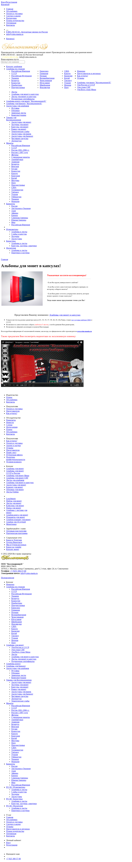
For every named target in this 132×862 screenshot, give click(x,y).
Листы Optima (12, 492)
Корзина (5, 4)
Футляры (15, 108)
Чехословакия (46, 80)
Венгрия (15, 166)
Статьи (9, 425)
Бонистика (11, 241)
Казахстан (15, 83)
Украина (15, 78)
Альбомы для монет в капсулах (25, 94)
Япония (67, 85)
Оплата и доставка (14, 13)
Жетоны (14, 155)
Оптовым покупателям (16, 531)
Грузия (14, 169)
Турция (67, 83)
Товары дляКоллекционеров (13, 118)
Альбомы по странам (15, 69)
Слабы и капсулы (19, 234)
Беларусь (15, 80)
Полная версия (7, 578)
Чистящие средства (19, 138)
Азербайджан (17, 159)
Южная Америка (18, 220)
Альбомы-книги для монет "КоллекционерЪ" (26, 101)
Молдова (15, 180)
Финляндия (45, 87)
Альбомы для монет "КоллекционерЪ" (94, 82)
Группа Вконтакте (14, 542)
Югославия (45, 83)
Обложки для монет (15, 489)
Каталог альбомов (14, 66)
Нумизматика (12, 229)
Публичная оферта (14, 455)
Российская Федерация (21, 76)
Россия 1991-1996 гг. (20, 150)
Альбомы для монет (15, 468)
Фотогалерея (11, 427)
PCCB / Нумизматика (15, 787)
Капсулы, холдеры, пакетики (24, 246)
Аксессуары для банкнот (22, 136)
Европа (14, 215)
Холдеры (15, 236)
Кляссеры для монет (15, 505)
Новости (10, 422)
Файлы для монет (14, 501)
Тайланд (15, 192)
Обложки (15, 110)
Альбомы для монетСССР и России (15, 472)
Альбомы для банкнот (16, 666)
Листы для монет (13, 503)
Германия (44, 73)
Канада (67, 73)
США (66, 71)
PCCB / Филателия (14, 806)
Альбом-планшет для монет (18, 519)
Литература (16, 141)
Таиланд (68, 80)
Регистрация (11, 845)
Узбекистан (16, 197)
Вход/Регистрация (9, 2)
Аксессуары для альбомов (17, 106)
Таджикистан (17, 190)
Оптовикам (11, 23)
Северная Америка (19, 218)
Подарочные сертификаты (23, 99)
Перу (66, 87)
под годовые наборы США (81, 320)
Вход (8, 843)
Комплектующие (18, 115)
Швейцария (45, 85)
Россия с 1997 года (19, 152)
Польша (43, 76)
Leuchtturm (11, 498)
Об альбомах (11, 11)
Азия (13, 211)
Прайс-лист (11, 452)
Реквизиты (11, 420)
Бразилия (68, 76)
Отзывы (80, 78)
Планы (9, 397)
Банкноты (10, 204)
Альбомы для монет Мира (17, 475)
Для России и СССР (86, 85)
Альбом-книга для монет (17, 515)
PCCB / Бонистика (14, 799)
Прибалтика (16, 85)
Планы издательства (15, 20)
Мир (13, 222)
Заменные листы (18, 113)
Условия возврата (14, 462)
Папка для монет (13, 508)
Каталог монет (12, 549)
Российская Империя (20, 71)
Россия (14, 206)
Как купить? (82, 76)
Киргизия (15, 176)
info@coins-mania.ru (14, 34)
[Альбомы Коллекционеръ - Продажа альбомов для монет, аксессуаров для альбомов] (15, 559)
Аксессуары (16, 239)
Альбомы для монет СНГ (17, 478)
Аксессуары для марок (21, 134)
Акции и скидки (13, 445)
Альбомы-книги (13, 664)
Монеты (9, 143)
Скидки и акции (13, 16)
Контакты (10, 25)
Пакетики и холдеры (20, 253)
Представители (13, 411)
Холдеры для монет (19, 124)
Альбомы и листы (19, 232)
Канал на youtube (13, 547)
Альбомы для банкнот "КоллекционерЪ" (24, 103)
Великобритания (47, 78)
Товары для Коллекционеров (19, 680)
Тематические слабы (20, 131)
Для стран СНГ (83, 87)
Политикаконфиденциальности (15, 458)
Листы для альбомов (15, 480)
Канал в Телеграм (14, 540)
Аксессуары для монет (21, 122)
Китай (67, 78)
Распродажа (11, 18)
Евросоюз (44, 71)
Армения (15, 162)
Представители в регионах (89, 73)
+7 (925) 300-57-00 (10, 57)
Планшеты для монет (15, 517)
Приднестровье (18, 87)
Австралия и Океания (21, 208)
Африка (14, 213)
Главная (9, 9)
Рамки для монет (18, 129)
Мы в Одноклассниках (16, 545)
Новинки (81, 71)
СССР (14, 73)
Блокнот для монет (14, 487)
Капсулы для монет (19, 127)
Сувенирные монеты (20, 157)
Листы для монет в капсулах (23, 96)
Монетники (11, 524)
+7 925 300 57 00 (13, 859)
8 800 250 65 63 (27, 32)
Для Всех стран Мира (86, 89)
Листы (14, 92)
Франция (15, 201)
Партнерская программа (16, 533)
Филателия (11, 248)
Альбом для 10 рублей (16, 522)
